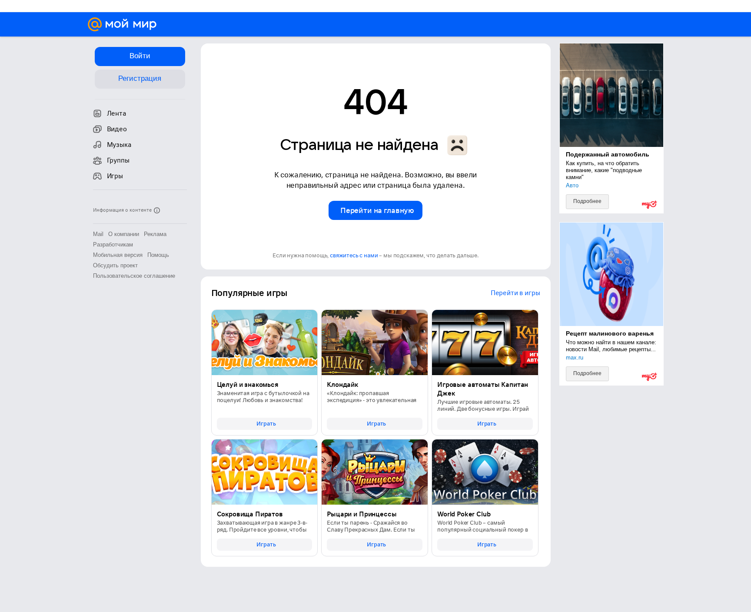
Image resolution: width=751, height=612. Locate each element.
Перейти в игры (515, 293)
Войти (140, 56)
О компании (123, 234)
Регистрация (139, 78)
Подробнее (587, 201)
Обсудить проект (115, 265)
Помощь (158, 255)
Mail (98, 234)
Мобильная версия (118, 255)
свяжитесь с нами (354, 255)
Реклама (155, 234)
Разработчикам (113, 244)
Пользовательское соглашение (134, 276)
